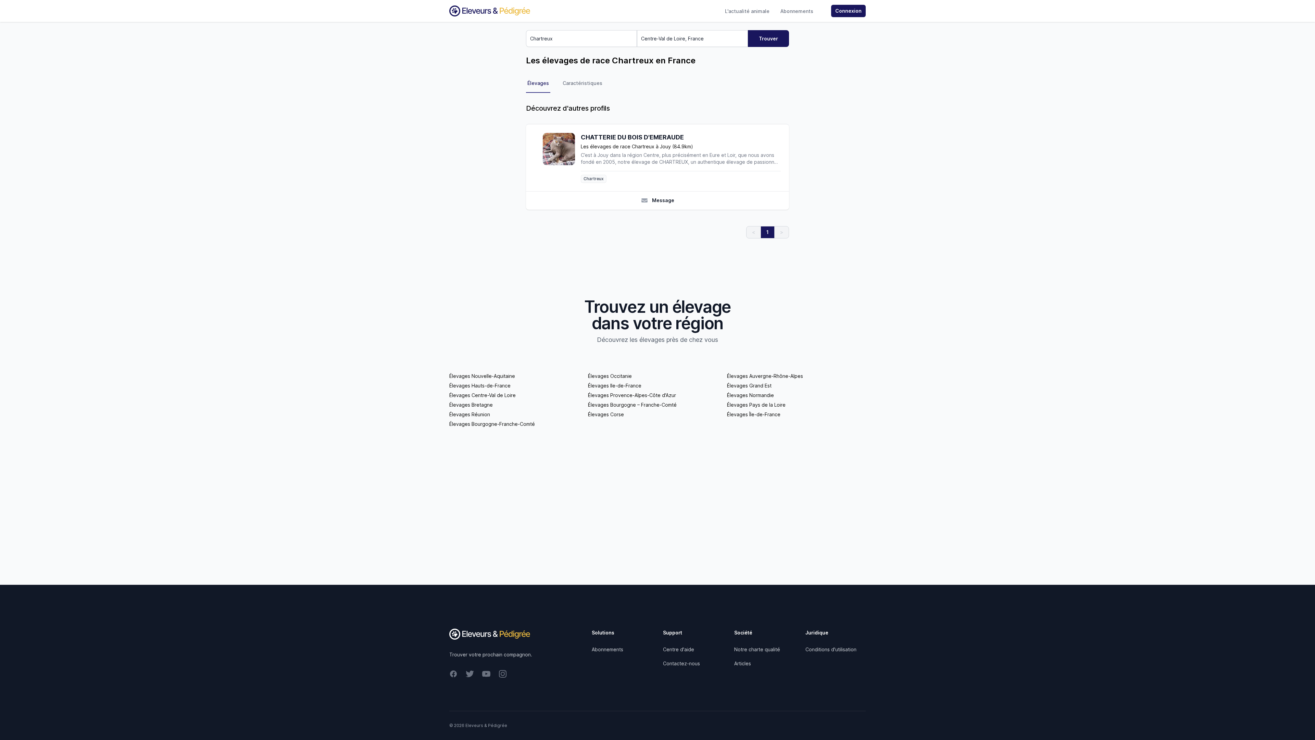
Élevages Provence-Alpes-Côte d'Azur (632, 395)
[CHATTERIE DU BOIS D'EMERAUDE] (561, 158)
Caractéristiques (582, 83)
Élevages (538, 83)
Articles (742, 663)
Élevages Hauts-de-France (480, 385)
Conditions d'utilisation (830, 649)
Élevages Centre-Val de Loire (482, 395)
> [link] (781, 232)
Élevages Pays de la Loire (756, 405)
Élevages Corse (606, 414)
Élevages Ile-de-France (614, 385)
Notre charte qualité (757, 649)
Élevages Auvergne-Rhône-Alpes (765, 376)
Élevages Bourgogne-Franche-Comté (492, 424)
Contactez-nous (681, 663)
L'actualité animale (747, 11)
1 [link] (767, 232)
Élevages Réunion (469, 414)
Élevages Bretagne (471, 405)
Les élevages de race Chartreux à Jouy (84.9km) (637, 146)
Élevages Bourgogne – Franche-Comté (632, 405)
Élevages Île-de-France (753, 414)
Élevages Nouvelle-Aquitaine (482, 376)
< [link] (753, 232)
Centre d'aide (678, 649)
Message (663, 200)
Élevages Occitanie (610, 376)
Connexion (848, 11)
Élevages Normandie (750, 395)
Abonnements (796, 11)
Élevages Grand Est (749, 385)
